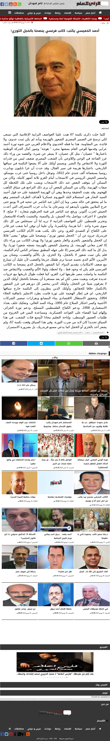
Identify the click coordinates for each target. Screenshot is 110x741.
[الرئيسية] (100, 13)
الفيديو (103, 647)
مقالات (103, 23)
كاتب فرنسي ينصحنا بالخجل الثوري (69, 332)
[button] (66, 677)
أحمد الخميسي (98, 332)
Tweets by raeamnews (100, 697)
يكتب (87, 332)
